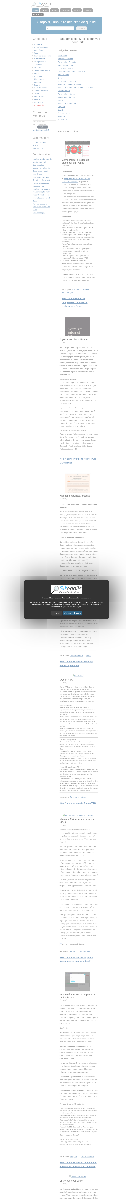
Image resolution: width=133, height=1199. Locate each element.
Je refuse (57, 613)
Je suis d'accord (73, 613)
